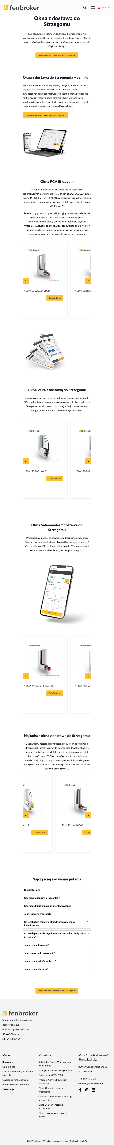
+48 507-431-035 (87, 1078)
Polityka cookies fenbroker (16, 1084)
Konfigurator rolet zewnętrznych (55, 1070)
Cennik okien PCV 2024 (50, 1075)
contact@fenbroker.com (90, 1083)
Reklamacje (8, 1089)
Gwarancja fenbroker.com (15, 1079)
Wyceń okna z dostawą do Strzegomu (57, 55)
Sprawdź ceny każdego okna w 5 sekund (45, 115)
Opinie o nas (8, 1066)
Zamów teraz (55, 298)
